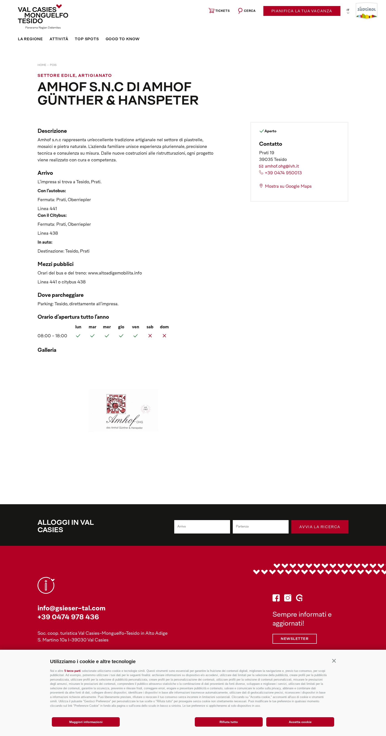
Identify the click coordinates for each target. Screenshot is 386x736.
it (348, 10)
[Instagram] (287, 599)
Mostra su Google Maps (288, 187)
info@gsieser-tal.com (71, 608)
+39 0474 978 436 (68, 617)
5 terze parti (72, 671)
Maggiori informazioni (86, 722)
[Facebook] (276, 599)
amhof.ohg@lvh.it (282, 166)
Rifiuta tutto (229, 722)
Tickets (222, 11)
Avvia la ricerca (319, 527)
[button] (334, 661)
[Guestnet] (299, 599)
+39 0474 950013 (283, 173)
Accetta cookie (300, 722)
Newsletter (294, 639)
